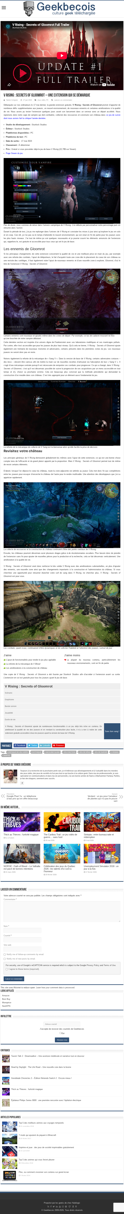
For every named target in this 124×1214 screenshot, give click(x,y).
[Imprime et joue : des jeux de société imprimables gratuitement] (9, 1151)
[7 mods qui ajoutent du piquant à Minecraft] (9, 1139)
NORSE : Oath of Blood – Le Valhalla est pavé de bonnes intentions (22, 867)
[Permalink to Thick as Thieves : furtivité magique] (6, 1091)
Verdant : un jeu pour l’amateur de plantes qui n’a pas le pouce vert (102, 797)
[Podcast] (76, 1206)
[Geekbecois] (62, 8)
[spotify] (66, 1206)
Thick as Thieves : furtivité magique (21, 834)
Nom (6, 926)
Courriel (8, 935)
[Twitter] (53, 1206)
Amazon (5, 995)
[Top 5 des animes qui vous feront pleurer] (9, 1163)
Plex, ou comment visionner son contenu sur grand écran (44, 1172)
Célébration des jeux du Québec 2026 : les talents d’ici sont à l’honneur (59, 869)
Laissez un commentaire (63, 100)
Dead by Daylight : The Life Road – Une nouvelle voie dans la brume (41, 1067)
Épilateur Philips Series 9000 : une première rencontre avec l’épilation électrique (46, 1100)
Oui (62, 1033)
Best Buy (6, 999)
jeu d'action (69, 752)
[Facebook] (51, 1206)
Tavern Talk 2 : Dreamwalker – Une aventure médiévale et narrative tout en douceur (47, 1056)
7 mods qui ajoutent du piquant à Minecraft (37, 1135)
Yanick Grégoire (12, 100)
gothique (36, 752)
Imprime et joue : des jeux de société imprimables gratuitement (46, 1147)
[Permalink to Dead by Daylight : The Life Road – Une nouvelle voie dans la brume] (6, 1069)
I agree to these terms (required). (24, 969)
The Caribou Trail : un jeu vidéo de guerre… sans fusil (60, 835)
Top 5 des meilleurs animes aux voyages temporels (41, 1123)
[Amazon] (73, 1206)
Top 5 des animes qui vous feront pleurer (36, 1160)
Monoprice (6, 1002)
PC (47, 100)
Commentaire (10, 899)
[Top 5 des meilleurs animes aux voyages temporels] (9, 1127)
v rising (115, 752)
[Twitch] (69, 1206)
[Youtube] (60, 1206)
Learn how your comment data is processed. (55, 987)
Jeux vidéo (41, 100)
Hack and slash (53, 752)
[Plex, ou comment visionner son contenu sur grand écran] (9, 1176)
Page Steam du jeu (14, 153)
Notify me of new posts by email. (21, 959)
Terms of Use (110, 965)
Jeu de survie (101, 752)
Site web (7, 945)
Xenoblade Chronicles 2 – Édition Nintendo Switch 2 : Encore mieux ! (41, 1078)
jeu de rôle (85, 752)
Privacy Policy (93, 965)
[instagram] (63, 1206)
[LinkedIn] (57, 1206)
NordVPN (6, 1006)
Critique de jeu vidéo (18, 752)
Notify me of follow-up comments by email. (25, 954)
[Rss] (48, 1206)
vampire (6, 755)
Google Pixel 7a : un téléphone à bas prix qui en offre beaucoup (22, 796)
